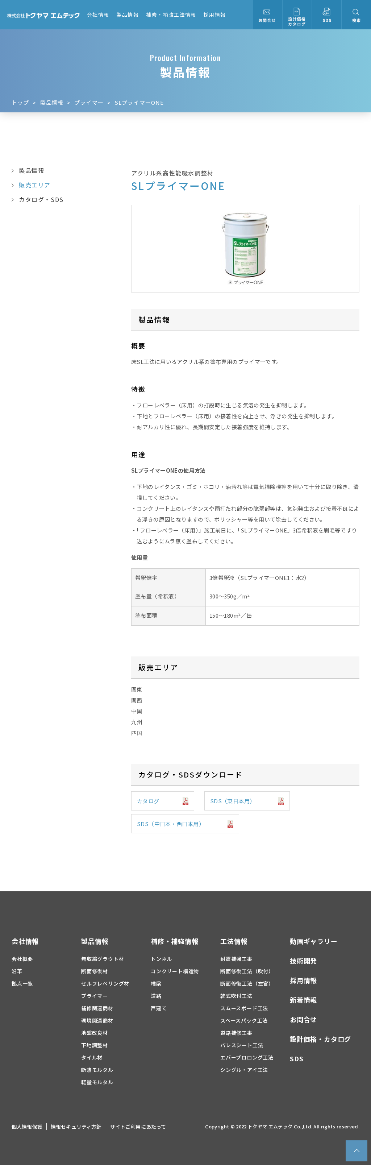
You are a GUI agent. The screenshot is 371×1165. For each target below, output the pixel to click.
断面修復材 (94, 971)
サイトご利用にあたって (138, 1126)
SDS (296, 1058)
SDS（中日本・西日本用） (170, 824)
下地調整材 (94, 1045)
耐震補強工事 (236, 958)
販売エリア (35, 184)
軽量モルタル (97, 1082)
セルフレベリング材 (105, 983)
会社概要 (22, 958)
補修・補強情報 (175, 941)
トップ (20, 102)
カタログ (148, 801)
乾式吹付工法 (236, 995)
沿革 (17, 971)
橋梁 (156, 983)
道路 (156, 995)
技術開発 (303, 960)
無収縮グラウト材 (102, 958)
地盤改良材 (94, 1032)
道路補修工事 (236, 1032)
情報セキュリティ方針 (76, 1126)
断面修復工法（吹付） (247, 971)
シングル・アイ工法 (244, 1069)
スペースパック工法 (244, 1020)
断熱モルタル (97, 1069)
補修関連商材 (97, 1008)
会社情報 (98, 14)
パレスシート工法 (241, 1045)
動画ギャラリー (314, 941)
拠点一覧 (22, 983)
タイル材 (92, 1057)
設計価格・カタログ (320, 1039)
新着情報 (303, 999)
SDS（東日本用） (232, 801)
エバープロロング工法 (247, 1057)
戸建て (159, 1008)
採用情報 (215, 14)
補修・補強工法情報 (171, 14)
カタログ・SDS (41, 199)
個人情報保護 (27, 1126)
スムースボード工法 (244, 1008)
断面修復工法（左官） (247, 983)
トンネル (161, 958)
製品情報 (128, 14)
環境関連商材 (97, 1020)
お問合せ (303, 1019)
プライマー (89, 102)
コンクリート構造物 (175, 971)
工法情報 (233, 941)
